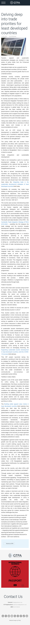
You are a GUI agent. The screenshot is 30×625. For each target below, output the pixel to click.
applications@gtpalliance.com (19, 604)
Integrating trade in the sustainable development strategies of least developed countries (15, 184)
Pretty (19, 620)
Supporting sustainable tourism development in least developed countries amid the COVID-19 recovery (15, 352)
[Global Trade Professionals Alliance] (15, 2)
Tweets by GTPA (9, 543)
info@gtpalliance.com (17, 602)
